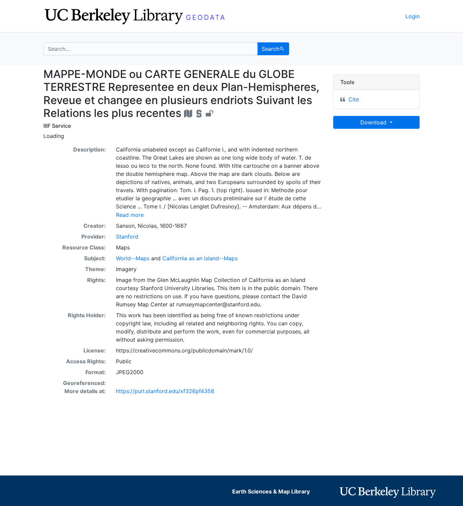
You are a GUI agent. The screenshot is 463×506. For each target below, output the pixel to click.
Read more (130, 214)
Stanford (127, 236)
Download (374, 122)
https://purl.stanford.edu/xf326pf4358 (165, 391)
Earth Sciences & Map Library (271, 491)
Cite (353, 99)
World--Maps (132, 258)
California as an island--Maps (200, 258)
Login (412, 16)
